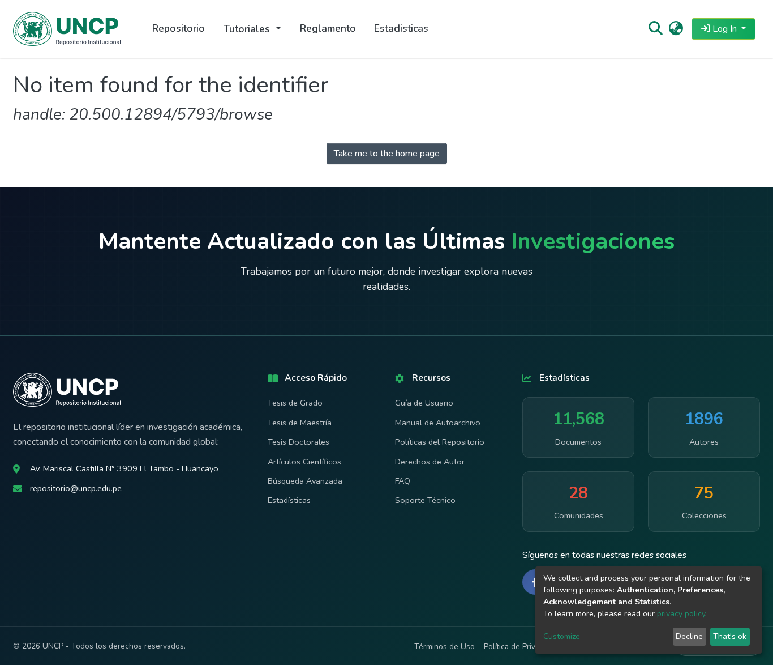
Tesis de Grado (295, 402)
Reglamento (328, 28)
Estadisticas (401, 28)
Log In (724, 29)
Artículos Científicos (304, 461)
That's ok (729, 636)
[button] (676, 28)
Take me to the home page (387, 153)
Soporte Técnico (425, 500)
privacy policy (681, 613)
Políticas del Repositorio (439, 441)
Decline (689, 636)
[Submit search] (655, 29)
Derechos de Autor (430, 461)
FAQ (402, 481)
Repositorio (178, 28)
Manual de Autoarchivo (437, 422)
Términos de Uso (444, 646)
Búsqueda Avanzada (305, 481)
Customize (561, 636)
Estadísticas (289, 500)
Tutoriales (248, 29)
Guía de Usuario (424, 402)
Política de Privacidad (521, 646)
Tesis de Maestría (300, 422)
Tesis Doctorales (298, 441)
